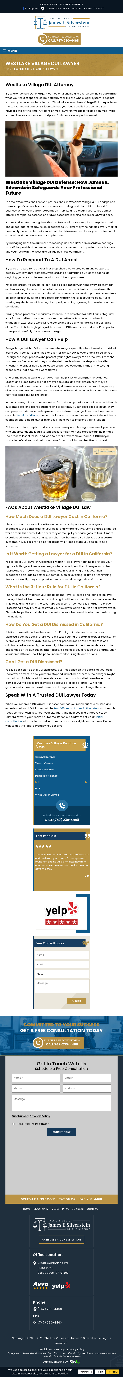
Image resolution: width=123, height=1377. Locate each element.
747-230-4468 (67, 40)
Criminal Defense (45, 757)
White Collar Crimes (47, 794)
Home (26, 1209)
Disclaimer (20, 1116)
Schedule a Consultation (61, 1239)
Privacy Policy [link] (75, 1349)
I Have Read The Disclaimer (33, 1123)
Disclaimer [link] (45, 1349)
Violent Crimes (44, 763)
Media (55, 1209)
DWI (37, 788)
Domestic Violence (46, 775)
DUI (37, 782)
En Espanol (32, 8)
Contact (93, 1209)
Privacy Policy (40, 1116)
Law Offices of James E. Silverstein (76, 708)
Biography (41, 1209)
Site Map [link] (59, 1349)
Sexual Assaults (44, 769)
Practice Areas (73, 1209)
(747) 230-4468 (66, 819)
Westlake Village (27, 415)
